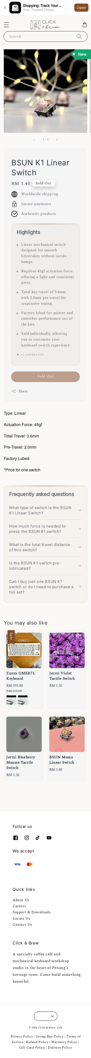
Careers (19, 906)
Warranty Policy (64, 1042)
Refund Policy (37, 1042)
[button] (6, 24)
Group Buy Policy (50, 1036)
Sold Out (45, 376)
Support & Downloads (32, 912)
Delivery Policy (60, 1047)
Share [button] (23, 391)
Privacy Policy (22, 1036)
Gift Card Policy (32, 1047)
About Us (21, 900)
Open (81, 7)
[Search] (79, 36)
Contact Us (22, 924)
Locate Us (21, 918)
